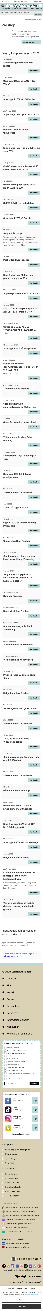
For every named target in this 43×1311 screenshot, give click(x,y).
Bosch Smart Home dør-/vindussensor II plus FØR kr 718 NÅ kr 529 (20, 366)
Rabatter (39, 8)
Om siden (12, 978)
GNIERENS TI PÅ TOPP (13, 1064)
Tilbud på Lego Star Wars (16, 507)
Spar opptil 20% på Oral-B (17, 218)
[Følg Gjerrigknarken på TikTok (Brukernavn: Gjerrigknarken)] (4, 1266)
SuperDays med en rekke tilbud (19, 422)
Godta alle (22, 1307)
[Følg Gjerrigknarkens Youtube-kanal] (21, 1266)
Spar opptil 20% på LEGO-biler (19, 99)
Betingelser (13, 1006)
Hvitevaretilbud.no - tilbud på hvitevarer (19, 1232)
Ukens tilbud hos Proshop (16, 541)
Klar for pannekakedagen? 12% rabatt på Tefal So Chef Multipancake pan (19, 875)
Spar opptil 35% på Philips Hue (19, 348)
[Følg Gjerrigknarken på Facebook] (17, 1266)
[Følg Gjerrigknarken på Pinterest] (39, 1266)
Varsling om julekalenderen (14, 1079)
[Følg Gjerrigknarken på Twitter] (34, 1266)
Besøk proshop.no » (31, 42)
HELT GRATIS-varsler (12, 1056)
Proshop (27, 12)
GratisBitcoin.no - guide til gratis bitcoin (19, 1223)
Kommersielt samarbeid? (21, 1134)
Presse (10, 999)
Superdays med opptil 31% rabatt (20, 293)
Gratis (25, 8)
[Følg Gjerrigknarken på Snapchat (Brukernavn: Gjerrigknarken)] (8, 1266)
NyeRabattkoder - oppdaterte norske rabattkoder (22, 1215)
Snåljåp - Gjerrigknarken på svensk (17, 1243)
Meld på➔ (34, 1083)
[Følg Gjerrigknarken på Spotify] (26, 1266)
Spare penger (16, 8)
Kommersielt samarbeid (19, 1033)
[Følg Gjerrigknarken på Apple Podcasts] (30, 1266)
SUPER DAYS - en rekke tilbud (18, 203)
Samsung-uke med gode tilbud (19, 708)
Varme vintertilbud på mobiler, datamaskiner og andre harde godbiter (19, 906)
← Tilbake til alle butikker (31, 20)
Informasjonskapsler (18, 1019)
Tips (9, 985)
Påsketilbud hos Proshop (16, 260)
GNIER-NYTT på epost (13, 1047)
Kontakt (11, 992)
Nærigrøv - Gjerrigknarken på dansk (17, 1247)
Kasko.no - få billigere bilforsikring (17, 1228)
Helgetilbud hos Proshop (16, 693)
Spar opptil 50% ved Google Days (20, 842)
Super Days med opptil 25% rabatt (21, 114)
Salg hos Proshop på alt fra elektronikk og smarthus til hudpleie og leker (17, 577)
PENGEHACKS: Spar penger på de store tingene (20, 1073)
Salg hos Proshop (12, 233)
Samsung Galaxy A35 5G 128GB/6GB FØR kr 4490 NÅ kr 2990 (19, 330)
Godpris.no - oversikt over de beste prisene (20, 1219)
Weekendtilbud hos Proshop (18, 492)
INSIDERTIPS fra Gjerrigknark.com (16, 1050)
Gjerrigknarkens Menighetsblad (16, 1061)
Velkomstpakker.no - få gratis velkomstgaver (21, 1211)
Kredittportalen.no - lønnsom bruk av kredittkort (22, 1207)
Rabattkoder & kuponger (13, 12)
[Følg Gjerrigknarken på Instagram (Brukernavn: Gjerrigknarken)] (12, 1266)
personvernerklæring (32, 1294)
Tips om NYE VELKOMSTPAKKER (16, 1053)
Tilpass (21, 1300)
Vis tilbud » (34, 70)
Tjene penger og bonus (13, 1076)
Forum (7, 8)
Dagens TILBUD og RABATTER (15, 1067)
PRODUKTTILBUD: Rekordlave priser (17, 1059)
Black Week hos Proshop (16, 611)
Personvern (13, 1013)
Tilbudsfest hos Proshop (16, 388)
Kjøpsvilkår (13, 1026)
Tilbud (31, 8)
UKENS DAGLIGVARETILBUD (15, 1070)
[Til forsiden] (3, 6)
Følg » (35, 1101)
